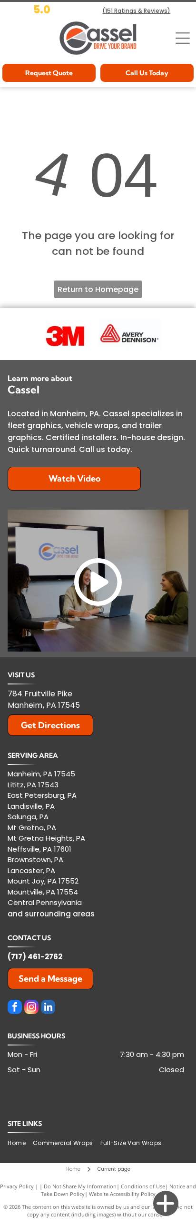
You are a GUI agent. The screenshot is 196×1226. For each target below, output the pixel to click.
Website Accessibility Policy (122, 1193)
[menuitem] (20, 1143)
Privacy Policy (17, 1186)
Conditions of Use (143, 1186)
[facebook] (15, 1008)
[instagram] (31, 1008)
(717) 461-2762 (35, 957)
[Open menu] (183, 38)
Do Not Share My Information (80, 1186)
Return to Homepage (98, 289)
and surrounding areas (51, 914)
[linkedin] (48, 1008)
